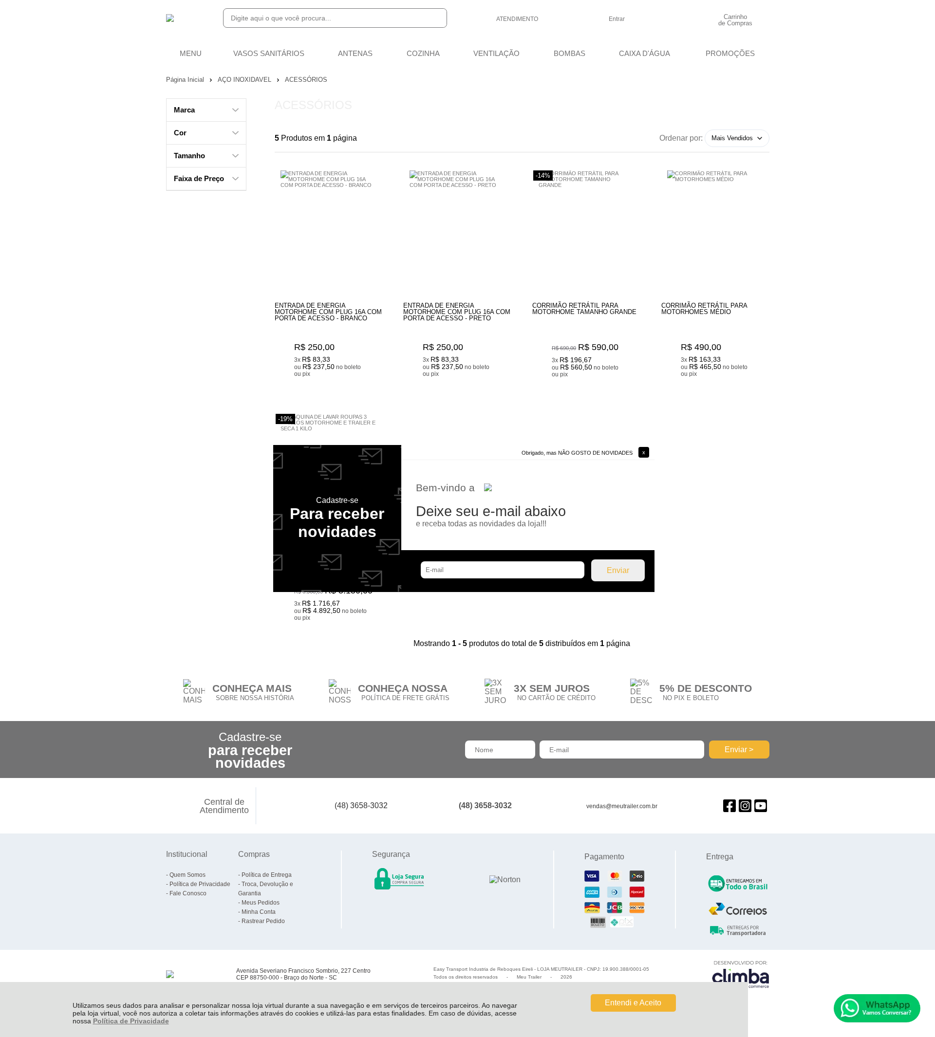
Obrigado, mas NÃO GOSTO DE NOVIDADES (577, 453)
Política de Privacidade (131, 1021)
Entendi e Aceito (633, 1003)
